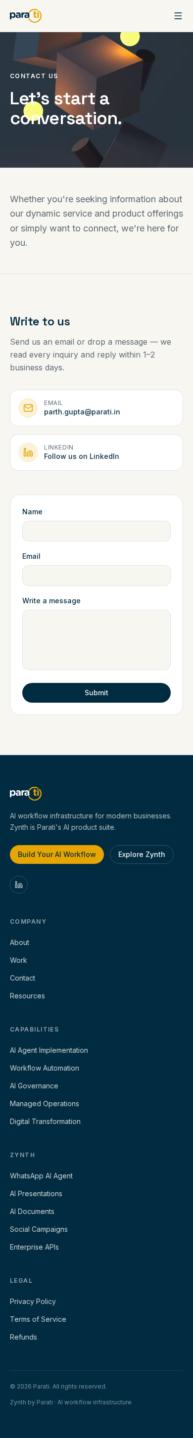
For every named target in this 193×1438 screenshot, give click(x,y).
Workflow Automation (44, 1068)
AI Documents (32, 1211)
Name (32, 511)
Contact (22, 978)
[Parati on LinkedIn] (19, 885)
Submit (96, 692)
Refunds (23, 1337)
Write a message (51, 600)
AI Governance (34, 1085)
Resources (27, 995)
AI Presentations (36, 1193)
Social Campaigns (39, 1229)
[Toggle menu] (178, 16)
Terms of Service (38, 1319)
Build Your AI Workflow (57, 854)
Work (18, 960)
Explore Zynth (141, 854)
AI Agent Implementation (49, 1050)
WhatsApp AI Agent (41, 1175)
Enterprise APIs (34, 1247)
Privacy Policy (33, 1301)
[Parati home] (26, 16)
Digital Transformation (45, 1121)
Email (31, 556)
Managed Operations (44, 1103)
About (19, 942)
